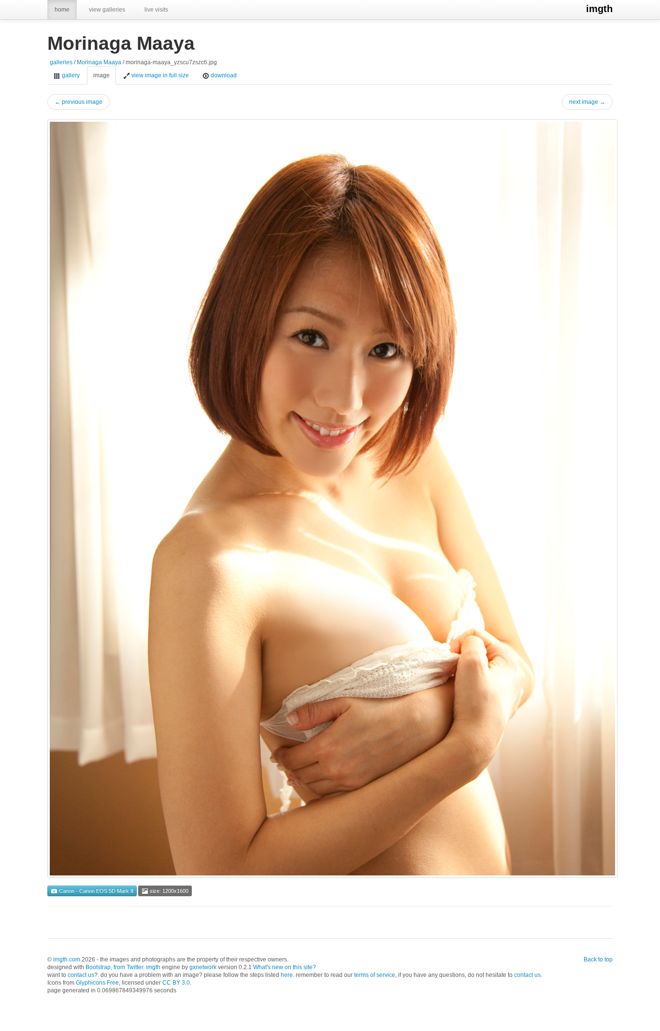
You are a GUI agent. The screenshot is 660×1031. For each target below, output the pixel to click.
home (62, 9)
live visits (156, 9)
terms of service (374, 975)
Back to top (598, 959)
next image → (587, 102)
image (101, 75)
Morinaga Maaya (99, 62)
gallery (70, 75)
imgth (599, 8)
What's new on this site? (284, 967)
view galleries (107, 9)
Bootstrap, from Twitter (114, 967)
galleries (61, 62)
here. (287, 975)
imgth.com (66, 959)
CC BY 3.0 (176, 982)
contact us (81, 975)
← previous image (78, 102)
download (223, 75)
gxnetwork (202, 967)
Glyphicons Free (97, 982)
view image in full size (159, 75)
